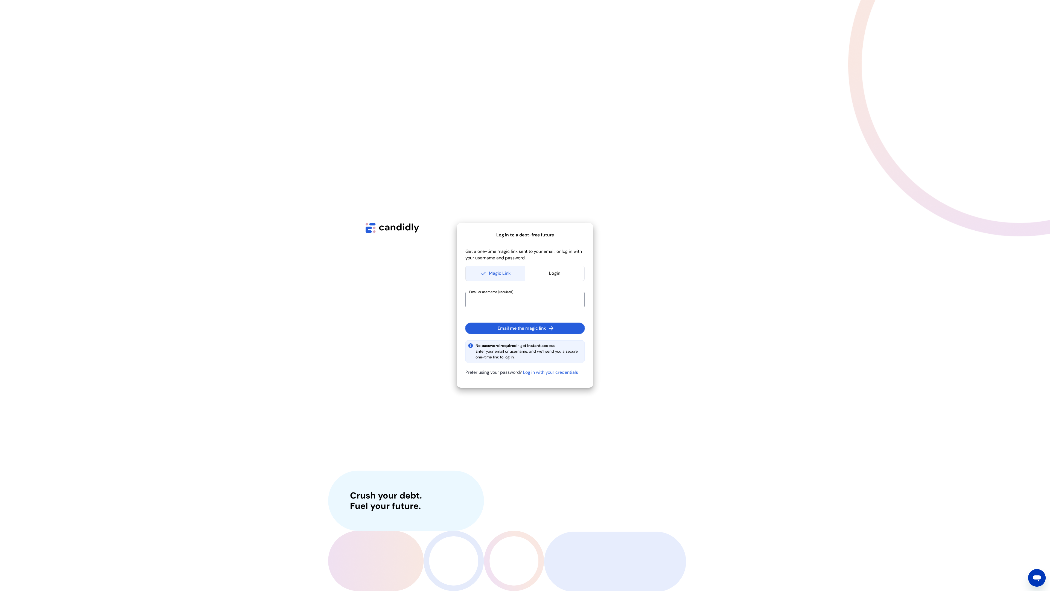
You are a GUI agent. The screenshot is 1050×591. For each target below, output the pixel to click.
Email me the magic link (522, 328)
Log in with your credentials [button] (550, 372)
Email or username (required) (491, 292)
